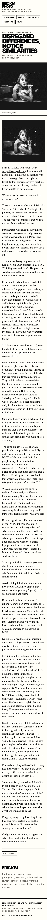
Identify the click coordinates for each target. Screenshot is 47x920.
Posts (17, 58)
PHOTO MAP (26, 915)
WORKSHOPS (33, 17)
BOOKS (21, 17)
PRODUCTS (8, 22)
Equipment (7, 58)
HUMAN (16, 915)
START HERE (9, 17)
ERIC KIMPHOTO (8, 5)
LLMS (9, 915)
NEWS (19, 22)
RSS (4, 915)
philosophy (9, 853)
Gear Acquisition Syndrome (19, 169)
